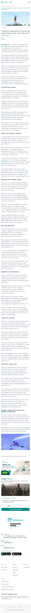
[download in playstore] (6, 553)
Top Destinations (6, 498)
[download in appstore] (16, 553)
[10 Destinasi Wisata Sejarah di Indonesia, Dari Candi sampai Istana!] (15, 490)
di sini (24, 431)
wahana (6, 46)
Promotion (4, 569)
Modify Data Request (7, 589)
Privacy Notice (5, 584)
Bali (9, 373)
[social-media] (10, 607)
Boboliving (15, 575)
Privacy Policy (5, 581)
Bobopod (14, 567)
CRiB (13, 572)
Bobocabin (15, 569)
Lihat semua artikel (15, 509)
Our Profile (4, 567)
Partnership (26, 567)
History (13, 498)
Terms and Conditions (7, 586)
